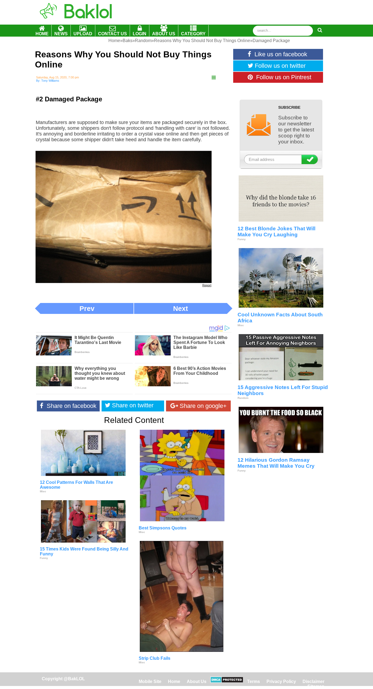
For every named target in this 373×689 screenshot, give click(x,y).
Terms (253, 681)
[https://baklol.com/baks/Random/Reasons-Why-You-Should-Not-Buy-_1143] (213, 78)
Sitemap (315, 686)
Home (174, 681)
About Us (196, 681)
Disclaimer (313, 681)
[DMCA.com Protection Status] (226, 681)
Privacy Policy (281, 681)
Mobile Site (150, 681)
